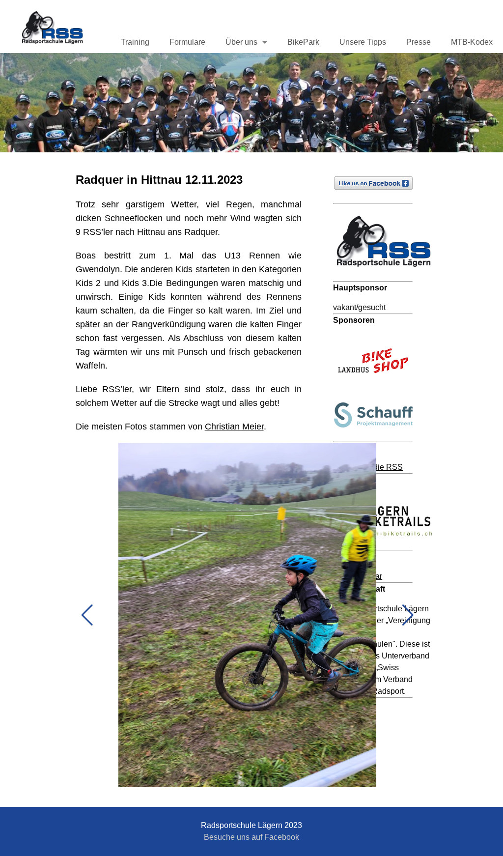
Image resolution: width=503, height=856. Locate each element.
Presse (418, 42)
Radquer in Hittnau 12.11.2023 (159, 179)
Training (135, 42)
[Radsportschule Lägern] (387, 275)
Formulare (187, 42)
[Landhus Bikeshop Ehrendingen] (377, 386)
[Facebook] (377, 197)
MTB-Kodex (472, 42)
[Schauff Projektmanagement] (377, 434)
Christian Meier (234, 426)
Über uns (241, 42)
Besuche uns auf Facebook (251, 837)
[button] (87, 615)
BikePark (303, 42)
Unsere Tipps (362, 42)
